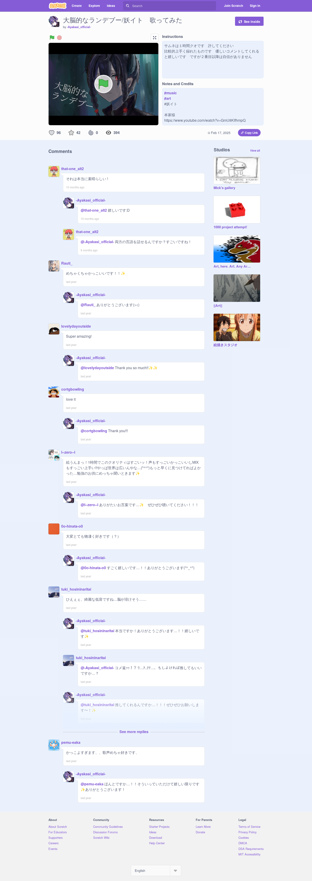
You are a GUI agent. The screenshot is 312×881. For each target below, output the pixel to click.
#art (167, 98)
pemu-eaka (70, 742)
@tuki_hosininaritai (97, 630)
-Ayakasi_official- (79, 27)
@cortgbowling (94, 430)
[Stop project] (59, 37)
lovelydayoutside (76, 326)
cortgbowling (72, 389)
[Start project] (52, 37)
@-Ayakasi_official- (97, 241)
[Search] (127, 5)
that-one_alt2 (72, 168)
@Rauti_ (88, 304)
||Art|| (218, 306)
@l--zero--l (89, 504)
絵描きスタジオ (226, 345)
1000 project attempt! (230, 227)
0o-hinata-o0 (72, 526)
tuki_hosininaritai (76, 589)
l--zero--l (68, 452)
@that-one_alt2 (94, 210)
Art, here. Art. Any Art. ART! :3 (232, 266)
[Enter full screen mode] (155, 38)
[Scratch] (57, 5)
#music (170, 92)
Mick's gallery (224, 188)
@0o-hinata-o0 (93, 567)
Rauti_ (66, 263)
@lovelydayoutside (97, 367)
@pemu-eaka (92, 783)
